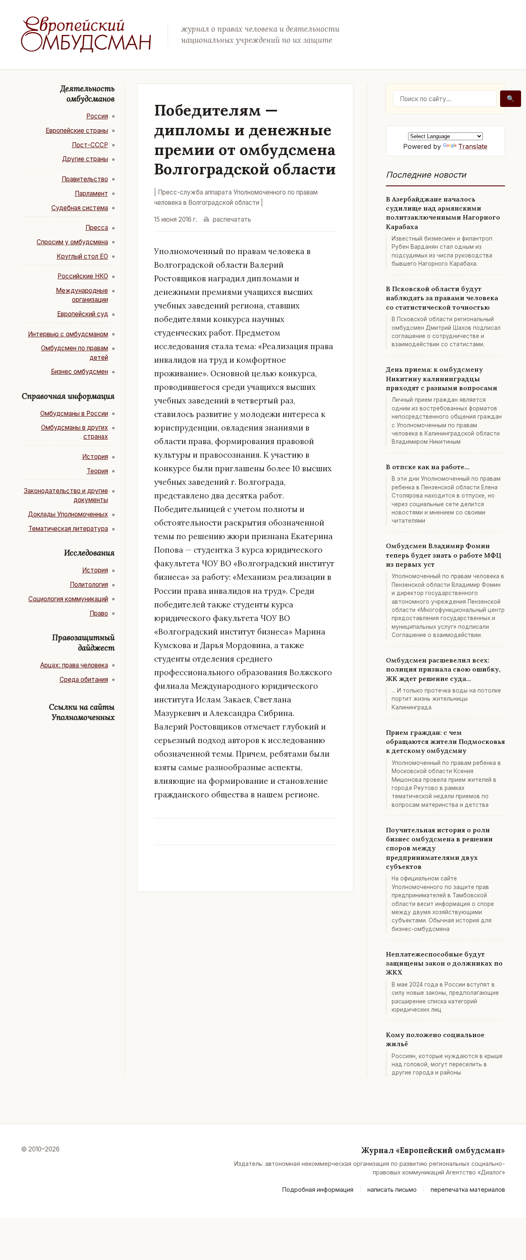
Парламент (91, 193)
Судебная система (79, 208)
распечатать (232, 219)
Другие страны (85, 159)
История (95, 457)
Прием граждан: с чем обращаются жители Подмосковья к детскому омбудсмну (445, 741)
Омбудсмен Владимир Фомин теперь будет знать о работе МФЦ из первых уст (443, 555)
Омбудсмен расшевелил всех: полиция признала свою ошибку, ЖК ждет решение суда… (443, 669)
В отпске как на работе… (427, 467)
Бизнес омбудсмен (79, 371)
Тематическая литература (68, 529)
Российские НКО (83, 276)
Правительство (85, 179)
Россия (97, 116)
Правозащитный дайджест (83, 642)
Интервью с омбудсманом (68, 334)
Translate (472, 146)
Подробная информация (317, 1189)
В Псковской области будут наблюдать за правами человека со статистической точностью (442, 298)
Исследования (89, 553)
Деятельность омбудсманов (87, 93)
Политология (89, 584)
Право (99, 613)
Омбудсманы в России (74, 413)
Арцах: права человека (74, 665)
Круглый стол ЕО (82, 256)
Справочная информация (68, 396)
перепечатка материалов (468, 1189)
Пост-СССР (90, 145)
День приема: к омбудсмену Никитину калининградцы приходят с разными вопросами (441, 378)
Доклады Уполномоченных (68, 514)
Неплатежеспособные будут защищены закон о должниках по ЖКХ (444, 963)
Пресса (96, 228)
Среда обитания (84, 679)
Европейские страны (77, 130)
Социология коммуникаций (68, 599)
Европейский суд (82, 314)
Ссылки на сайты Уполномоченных (82, 712)
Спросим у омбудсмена (72, 242)
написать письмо (392, 1189)
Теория (97, 471)
